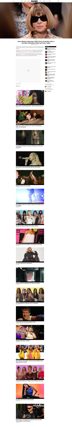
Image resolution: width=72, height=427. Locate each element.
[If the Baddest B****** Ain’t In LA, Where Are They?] (46, 52)
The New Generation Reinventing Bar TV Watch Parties (50, 81)
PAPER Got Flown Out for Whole (23, 185)
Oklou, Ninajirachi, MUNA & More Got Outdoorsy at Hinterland (51, 78)
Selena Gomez (23, 54)
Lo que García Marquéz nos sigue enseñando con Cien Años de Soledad (29, 146)
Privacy (51, 89)
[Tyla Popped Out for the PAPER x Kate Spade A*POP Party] (30, 236)
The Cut (18, 85)
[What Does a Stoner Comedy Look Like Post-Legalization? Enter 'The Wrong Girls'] (30, 117)
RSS (49, 89)
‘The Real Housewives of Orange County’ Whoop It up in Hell (29, 380)
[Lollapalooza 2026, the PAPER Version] (46, 72)
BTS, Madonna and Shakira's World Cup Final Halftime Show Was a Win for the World (29, 361)
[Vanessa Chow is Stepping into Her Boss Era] (46, 54)
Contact (48, 89)
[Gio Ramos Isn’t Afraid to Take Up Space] (30, 391)
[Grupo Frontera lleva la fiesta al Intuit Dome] (46, 63)
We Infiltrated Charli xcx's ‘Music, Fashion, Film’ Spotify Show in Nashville (29, 205)
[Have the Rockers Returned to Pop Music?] (46, 67)
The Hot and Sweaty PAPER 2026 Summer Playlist (27, 225)
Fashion (17, 243)
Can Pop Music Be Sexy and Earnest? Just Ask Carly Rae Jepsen (51, 75)
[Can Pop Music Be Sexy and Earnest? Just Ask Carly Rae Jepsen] (46, 75)
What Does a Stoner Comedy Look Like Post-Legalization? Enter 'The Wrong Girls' (29, 126)
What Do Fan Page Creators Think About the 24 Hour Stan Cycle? (51, 60)
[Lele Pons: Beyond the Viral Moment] (30, 254)
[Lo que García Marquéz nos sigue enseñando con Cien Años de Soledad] (30, 137)
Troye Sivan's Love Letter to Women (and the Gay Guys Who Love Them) (51, 49)
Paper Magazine (18, 422)
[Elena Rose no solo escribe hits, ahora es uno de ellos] (30, 158)
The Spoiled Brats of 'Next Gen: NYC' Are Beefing (27, 303)
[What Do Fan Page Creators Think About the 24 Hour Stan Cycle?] (46, 60)
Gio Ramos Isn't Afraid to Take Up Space (25, 399)
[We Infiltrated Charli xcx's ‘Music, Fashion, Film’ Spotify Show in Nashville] (30, 196)
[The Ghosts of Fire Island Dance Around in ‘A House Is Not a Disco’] (46, 57)
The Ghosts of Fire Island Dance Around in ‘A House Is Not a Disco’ (51, 57)
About (45, 89)
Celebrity (17, 418)
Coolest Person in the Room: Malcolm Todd (25, 322)
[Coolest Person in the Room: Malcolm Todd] (30, 313)
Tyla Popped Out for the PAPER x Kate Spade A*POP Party (29, 244)
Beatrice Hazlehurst (34, 44)
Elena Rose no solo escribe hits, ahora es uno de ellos (28, 167)
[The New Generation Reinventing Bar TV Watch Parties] (46, 81)
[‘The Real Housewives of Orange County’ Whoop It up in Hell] (30, 372)
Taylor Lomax (18, 128)
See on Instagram (18, 83)
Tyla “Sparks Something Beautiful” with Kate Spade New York (29, 105)
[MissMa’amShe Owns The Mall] (30, 332)
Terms (53, 89)
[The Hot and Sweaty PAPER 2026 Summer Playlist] (30, 217)
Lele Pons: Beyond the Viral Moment (24, 263)
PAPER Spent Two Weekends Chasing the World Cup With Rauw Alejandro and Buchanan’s (29, 420)
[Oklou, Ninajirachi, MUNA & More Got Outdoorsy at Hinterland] (46, 78)
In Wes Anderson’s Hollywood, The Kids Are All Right (28, 283)
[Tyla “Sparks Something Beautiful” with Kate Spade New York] (30, 97)
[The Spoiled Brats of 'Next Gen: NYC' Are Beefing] (30, 294)
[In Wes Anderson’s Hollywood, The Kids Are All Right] (30, 274)
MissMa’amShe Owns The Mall (22, 340)
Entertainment (18, 104)
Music (17, 184)
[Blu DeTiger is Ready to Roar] (46, 70)
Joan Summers (18, 304)
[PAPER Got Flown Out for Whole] (30, 177)
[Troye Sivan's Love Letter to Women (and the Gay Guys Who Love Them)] (46, 49)
